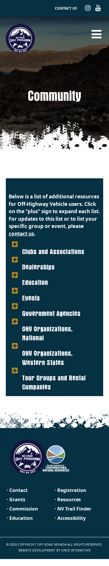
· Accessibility (70, 518)
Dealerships (38, 259)
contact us (21, 233)
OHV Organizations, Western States (47, 351)
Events (31, 291)
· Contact (17, 490)
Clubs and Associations (53, 244)
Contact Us (66, 8)
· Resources (68, 499)
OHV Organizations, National (47, 326)
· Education (20, 518)
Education (35, 275)
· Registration (70, 490)
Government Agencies (51, 306)
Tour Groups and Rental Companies (54, 375)
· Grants (16, 499)
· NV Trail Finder (73, 509)
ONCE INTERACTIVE (76, 550)
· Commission (22, 509)
